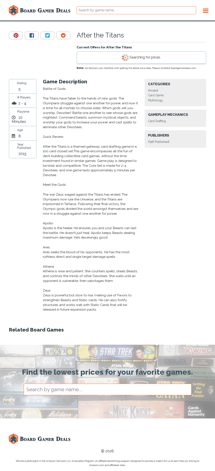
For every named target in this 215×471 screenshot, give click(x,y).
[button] (205, 10)
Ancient (153, 90)
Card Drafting (157, 121)
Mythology (155, 100)
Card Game (156, 95)
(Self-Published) (158, 141)
